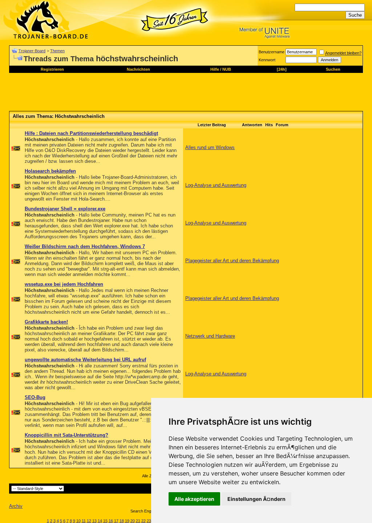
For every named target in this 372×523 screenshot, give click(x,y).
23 (149, 521)
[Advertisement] (141, 94)
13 (94, 521)
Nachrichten (138, 69)
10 (78, 521)
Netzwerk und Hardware (210, 336)
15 (105, 521)
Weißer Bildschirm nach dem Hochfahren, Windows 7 (85, 246)
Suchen (333, 69)
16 (111, 521)
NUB (226, 69)
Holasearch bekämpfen (50, 171)
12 (89, 521)
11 (84, 521)
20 (132, 521)
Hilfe (214, 69)
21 (138, 521)
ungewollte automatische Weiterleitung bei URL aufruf (85, 359)
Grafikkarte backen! (46, 322)
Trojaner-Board (32, 51)
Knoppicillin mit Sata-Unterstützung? (66, 435)
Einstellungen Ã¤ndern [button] (256, 499)
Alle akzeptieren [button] (194, 499)
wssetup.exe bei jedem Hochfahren (64, 284)
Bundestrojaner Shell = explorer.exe (65, 208)
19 (127, 521)
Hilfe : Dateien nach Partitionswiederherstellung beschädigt (91, 133)
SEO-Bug (35, 397)
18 (122, 521)
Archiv (16, 506)
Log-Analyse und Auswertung (215, 185)
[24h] (282, 69)
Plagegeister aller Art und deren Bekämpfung (232, 260)
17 (116, 521)
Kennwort (267, 60)
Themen (57, 51)
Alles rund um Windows (210, 147)
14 (100, 521)
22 (143, 521)
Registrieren (52, 69)
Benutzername (271, 52)
